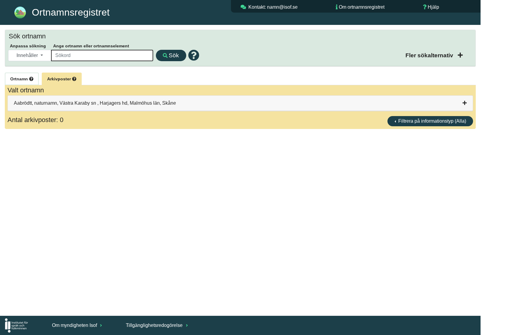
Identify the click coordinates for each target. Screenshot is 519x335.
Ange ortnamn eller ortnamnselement (91, 45)
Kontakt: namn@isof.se (273, 7)
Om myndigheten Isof (75, 325)
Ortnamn (19, 78)
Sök (174, 55)
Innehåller (28, 55)
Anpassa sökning (28, 45)
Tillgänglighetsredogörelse (155, 325)
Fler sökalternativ (430, 55)
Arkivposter (59, 78)
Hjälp (433, 7)
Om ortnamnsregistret (361, 7)
